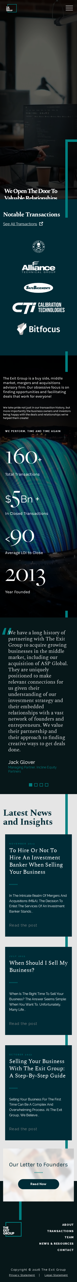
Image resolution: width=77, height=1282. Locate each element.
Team (69, 1237)
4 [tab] (46, 784)
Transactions (60, 1231)
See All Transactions (20, 224)
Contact (65, 1250)
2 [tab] (36, 784)
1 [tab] (30, 784)
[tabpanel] (38, 705)
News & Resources (56, 1243)
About (68, 1225)
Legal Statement (56, 1275)
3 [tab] (41, 784)
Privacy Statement (22, 1275)
